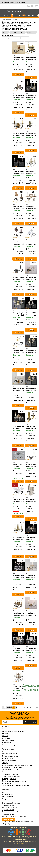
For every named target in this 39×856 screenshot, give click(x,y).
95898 (22, 157)
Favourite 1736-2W (32, 613)
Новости (5, 733)
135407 (21, 561)
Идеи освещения (8, 797)
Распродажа (6, 742)
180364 (21, 119)
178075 (34, 81)
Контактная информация (11, 745)
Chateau (23, 615)
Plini (22, 208)
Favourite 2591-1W (19, 206)
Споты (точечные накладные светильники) (17, 765)
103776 (34, 561)
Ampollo (36, 539)
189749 (21, 263)
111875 (34, 298)
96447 (22, 485)
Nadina (36, 97)
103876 (21, 374)
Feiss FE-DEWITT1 (31, 499)
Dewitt (36, 501)
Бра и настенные (8, 758)
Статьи (4, 792)
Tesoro (23, 428)
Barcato (36, 428)
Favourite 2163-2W (19, 613)
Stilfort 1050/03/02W (19, 133)
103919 (34, 598)
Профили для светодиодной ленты (14, 781)
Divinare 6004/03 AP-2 (20, 499)
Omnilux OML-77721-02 (20, 686)
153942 (21, 227)
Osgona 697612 (31, 426)
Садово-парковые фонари (11, 776)
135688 (34, 485)
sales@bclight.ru (31, 15)
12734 (35, 336)
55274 (22, 336)
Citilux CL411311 (18, 57)
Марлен (23, 60)
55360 (22, 634)
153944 (34, 192)
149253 (21, 672)
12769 (35, 374)
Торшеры (5, 763)
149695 (34, 157)
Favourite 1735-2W (19, 388)
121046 (21, 43)
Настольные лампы (9, 760)
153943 (21, 192)
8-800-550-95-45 (19, 15)
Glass (22, 135)
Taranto (36, 173)
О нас (4, 729)
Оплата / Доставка (8, 740)
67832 (35, 227)
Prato (35, 135)
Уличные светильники (10, 774)
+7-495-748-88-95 (15, 15)
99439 (35, 119)
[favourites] (21, 50)
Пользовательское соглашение (13, 731)
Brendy (36, 577)
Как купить (6, 738)
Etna (35, 315)
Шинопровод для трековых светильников (17, 772)
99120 (22, 523)
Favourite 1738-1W (32, 575)
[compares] (16, 50)
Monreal (23, 390)
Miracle (23, 353)
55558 (22, 298)
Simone (36, 279)
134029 (21, 598)
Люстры (5, 751)
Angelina (36, 244)
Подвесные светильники (10, 754)
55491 (22, 412)
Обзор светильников (9, 799)
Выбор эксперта (7, 794)
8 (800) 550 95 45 (8, 814)
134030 (34, 634)
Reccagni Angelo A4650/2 (21, 313)
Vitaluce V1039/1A (19, 277)
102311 (34, 412)
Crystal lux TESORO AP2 (20, 426)
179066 (21, 81)
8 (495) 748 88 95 (8, 805)
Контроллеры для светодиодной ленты (16, 785)
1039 (22, 279)
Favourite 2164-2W (32, 648)
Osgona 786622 (31, 537)
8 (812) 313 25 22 (8, 810)
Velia (22, 173)
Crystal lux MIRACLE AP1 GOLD (23, 351)
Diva (22, 650)
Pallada (23, 501)
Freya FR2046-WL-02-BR (20, 171)
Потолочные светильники (11, 756)
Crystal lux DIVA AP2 (19, 648)
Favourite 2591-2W (32, 206)
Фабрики (5, 736)
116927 (21, 449)
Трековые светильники (10, 770)
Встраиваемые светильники (12, 767)
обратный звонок (9, 819)
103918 (34, 263)
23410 (35, 523)
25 (36, 707)
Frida (35, 60)
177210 (34, 43)
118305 (34, 449)
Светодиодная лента (9, 779)
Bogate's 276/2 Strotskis (20, 464)
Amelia (23, 539)
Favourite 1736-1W (32, 277)
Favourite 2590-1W (19, 242)
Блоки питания (7, 783)
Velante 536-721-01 (19, 95)
